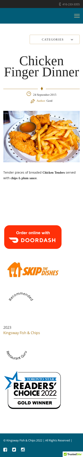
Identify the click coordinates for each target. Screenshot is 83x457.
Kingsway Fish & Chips (21, 332)
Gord (49, 100)
